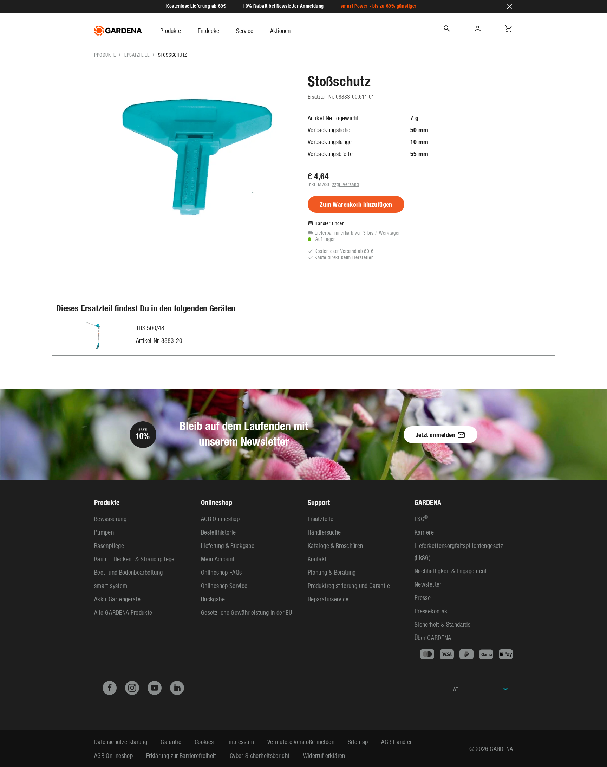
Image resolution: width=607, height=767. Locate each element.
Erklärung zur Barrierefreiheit (181, 755)
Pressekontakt (432, 610)
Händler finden (330, 223)
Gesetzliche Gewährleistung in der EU (246, 612)
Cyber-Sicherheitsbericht (260, 755)
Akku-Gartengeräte (117, 598)
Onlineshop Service (224, 585)
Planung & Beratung (331, 572)
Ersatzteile (136, 54)
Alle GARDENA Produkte (123, 612)
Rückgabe (213, 598)
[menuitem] (179, 30)
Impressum (240, 741)
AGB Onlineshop (220, 518)
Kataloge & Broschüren (335, 545)
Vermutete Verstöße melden (300, 741)
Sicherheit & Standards (442, 624)
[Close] (509, 6)
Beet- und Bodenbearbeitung (128, 572)
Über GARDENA (433, 637)
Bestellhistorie (218, 532)
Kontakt (317, 558)
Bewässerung (110, 518)
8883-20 (171, 340)
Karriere (424, 532)
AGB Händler (396, 741)
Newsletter (428, 584)
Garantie (171, 741)
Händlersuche (324, 532)
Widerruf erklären (324, 755)
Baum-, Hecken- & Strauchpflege (134, 558)
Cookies (204, 741)
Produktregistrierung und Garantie (349, 585)
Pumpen (104, 532)
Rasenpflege (109, 545)
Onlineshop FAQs (221, 572)
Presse (423, 597)
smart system (110, 585)
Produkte (105, 54)
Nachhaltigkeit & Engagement (451, 570)
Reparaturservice (328, 598)
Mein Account (217, 558)
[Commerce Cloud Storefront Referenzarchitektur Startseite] (118, 30)
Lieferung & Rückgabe (227, 545)
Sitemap (358, 741)
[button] (170, 30)
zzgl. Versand (345, 184)
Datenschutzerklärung (120, 741)
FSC (421, 518)
